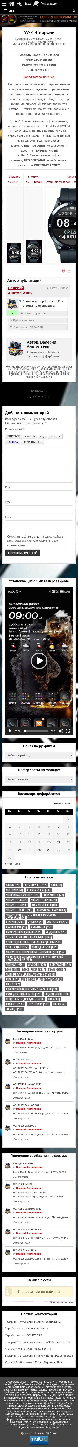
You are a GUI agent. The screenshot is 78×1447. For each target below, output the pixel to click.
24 (20, 850)
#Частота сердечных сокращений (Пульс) (45, 374)
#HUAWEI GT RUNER (19, 910)
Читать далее (58, 1048)
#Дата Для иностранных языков (29, 937)
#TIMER (35, 922)
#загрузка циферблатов (23, 994)
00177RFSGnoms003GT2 (27, 1084)
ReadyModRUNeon (23, 1039)
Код (42, 436)
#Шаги (29, 376)
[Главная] (12, 3)
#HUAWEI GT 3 (16, 900)
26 (39, 850)
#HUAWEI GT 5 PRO (45, 905)
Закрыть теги (33, 441)
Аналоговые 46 (36, 44)
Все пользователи (61, 1302)
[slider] (35, 731)
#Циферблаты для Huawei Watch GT (30, 974)
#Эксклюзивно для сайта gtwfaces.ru (32, 989)
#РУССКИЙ (14, 374)
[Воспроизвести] (10, 731)
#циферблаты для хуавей (25, 999)
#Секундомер (60, 965)
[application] (39, 661)
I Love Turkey (38, 1004)
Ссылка (12, 441)
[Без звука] (61, 731)
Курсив (30, 436)
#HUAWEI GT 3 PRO (44, 900)
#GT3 (56, 885)
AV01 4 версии (39, 32)
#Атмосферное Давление (23, 932)
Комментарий (14, 430)
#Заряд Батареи (49, 371)
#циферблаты (57, 994)
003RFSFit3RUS (37, 1329)
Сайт (8, 517)
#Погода (65, 371)
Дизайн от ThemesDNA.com (39, 1433)
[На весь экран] (68, 731)
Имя (7, 487)
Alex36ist (15, 1004)
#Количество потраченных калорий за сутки (35, 952)
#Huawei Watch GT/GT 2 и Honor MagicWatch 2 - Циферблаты (40, 368)
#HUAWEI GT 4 (16, 905)
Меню (12, 11)
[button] (39, 661)
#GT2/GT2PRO (35, 885)
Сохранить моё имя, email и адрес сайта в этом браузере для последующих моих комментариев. (35, 541)
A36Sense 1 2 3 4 (58, 1342)
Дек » (18, 864)
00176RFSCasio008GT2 (27, 1105)
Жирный (13, 436)
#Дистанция (17, 947)
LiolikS (59, 1004)
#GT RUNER (14, 890)
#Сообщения (34, 969)
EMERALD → (39, 391)
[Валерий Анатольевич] (12, 304)
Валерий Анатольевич (31, 39)
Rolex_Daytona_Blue (59, 1356)
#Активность (16, 927)
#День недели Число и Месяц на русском (33, 942)
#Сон (12, 969)
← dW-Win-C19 (39, 397)
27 (49, 850)
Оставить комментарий (40, 42)
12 (39, 834)
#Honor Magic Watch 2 (34, 366)
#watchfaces (57, 922)
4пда (37, 376)
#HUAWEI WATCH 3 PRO (51, 910)
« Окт (8, 864)
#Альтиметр (41, 927)
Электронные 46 (56, 44)
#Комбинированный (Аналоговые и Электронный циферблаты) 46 (34, 958)
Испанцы (14, 1009)
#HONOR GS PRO (39, 890)
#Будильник (56, 932)
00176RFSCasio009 (24, 1126)
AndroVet (21, 44)
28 (58, 850)
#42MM (13, 885)
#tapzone (15, 922)
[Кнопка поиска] (74, 11)
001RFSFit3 (54, 1322)
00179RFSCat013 (23, 1059)
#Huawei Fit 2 (53, 895)
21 (58, 842)
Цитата (55, 436)
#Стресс (57, 969)
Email (9, 502)
